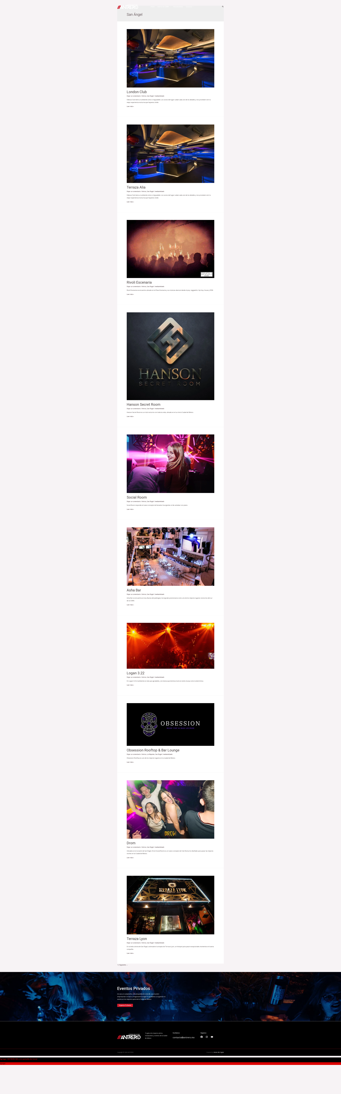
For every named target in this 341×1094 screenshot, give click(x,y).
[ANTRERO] (127, 6)
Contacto (189, 7)
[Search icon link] (223, 6)
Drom (131, 843)
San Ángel (150, 96)
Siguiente (124, 965)
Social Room (137, 497)
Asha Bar (134, 590)
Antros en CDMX (163, 7)
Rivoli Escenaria (139, 282)
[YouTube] (212, 1037)
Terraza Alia (136, 187)
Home (153, 7)
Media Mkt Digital (219, 1052)
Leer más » (130, 106)
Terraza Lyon (137, 939)
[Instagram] (207, 1037)
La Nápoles (151, 754)
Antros (144, 96)
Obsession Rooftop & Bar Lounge (153, 750)
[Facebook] (202, 1037)
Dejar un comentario (133, 96)
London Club (137, 92)
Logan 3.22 (135, 673)
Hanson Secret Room (143, 404)
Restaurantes (178, 7)
